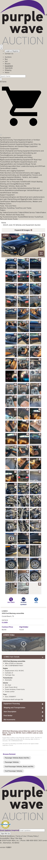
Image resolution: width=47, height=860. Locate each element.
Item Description (10, 711)
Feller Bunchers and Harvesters (12, 173)
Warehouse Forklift (23, 184)
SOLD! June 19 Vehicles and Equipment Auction (21, 225)
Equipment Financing (12, 704)
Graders (14, 160)
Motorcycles (14, 190)
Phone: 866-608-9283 (29, 840)
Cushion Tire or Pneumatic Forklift (13, 182)
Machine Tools (5, 208)
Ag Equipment (5, 138)
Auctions (8, 57)
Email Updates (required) (9, 830)
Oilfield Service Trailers (32, 212)
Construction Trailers (16, 212)
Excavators (7, 160)
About (7, 72)
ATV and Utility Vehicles (14, 188)
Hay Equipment (20, 142)
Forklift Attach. (31, 182)
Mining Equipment (24, 160)
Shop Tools (15, 208)
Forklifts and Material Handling (11, 179)
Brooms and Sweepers (15, 155)
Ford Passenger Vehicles (13, 771)
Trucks (15, 219)
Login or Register (12, 51)
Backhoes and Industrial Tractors (16, 153)
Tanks (23, 201)
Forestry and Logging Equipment (12, 171)
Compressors (5, 197)
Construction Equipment (9, 149)
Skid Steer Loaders (20, 166)
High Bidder (23, 627)
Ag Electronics (5, 140)
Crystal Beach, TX (8, 616)
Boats (7, 190)
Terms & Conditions (7, 836)
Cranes (10, 157)
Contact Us (9, 54)
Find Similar (8, 715)
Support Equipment (7, 195)
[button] (23, 129)
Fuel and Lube (30, 197)
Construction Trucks (15, 217)
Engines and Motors (17, 197)
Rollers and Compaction (17, 164)
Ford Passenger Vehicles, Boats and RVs (19, 766)
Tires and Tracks (25, 208)
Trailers (2, 210)
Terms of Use (21, 836)
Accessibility (4, 838)
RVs (5, 193)
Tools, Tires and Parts (8, 206)
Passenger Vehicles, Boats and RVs (13, 186)
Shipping (8, 70)
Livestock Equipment (16, 144)
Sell (6, 61)
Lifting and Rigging (19, 199)
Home (3, 222)
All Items (3, 82)
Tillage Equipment (30, 146)
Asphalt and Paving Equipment (19, 151)
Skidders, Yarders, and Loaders (26, 177)
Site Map (18, 838)
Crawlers (16, 157)
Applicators (23, 140)
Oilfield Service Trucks (31, 217)
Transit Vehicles (12, 193)
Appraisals (9, 68)
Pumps (18, 201)
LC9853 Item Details (11, 657)
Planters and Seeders (16, 146)
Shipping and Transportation (14, 708)
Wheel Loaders (11, 168)
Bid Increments (9, 719)
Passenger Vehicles (26, 190)
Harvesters (11, 142)
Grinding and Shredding (18, 175)
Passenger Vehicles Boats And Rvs (17, 758)
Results (7, 64)
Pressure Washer (10, 201)
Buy (6, 59)
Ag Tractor (15, 140)
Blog (12, 838)
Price (7, 627)
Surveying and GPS (34, 166)
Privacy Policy (33, 836)
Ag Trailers (4, 212)
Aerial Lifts (4, 151)
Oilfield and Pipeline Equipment (16, 162)
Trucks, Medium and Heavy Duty (12, 215)
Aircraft (3, 188)
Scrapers (9, 166)
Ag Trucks (3, 217)
